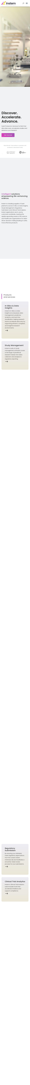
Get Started (8, 135)
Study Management (14, 345)
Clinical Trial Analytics (15, 881)
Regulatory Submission (10, 849)
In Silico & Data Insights (12, 307)
